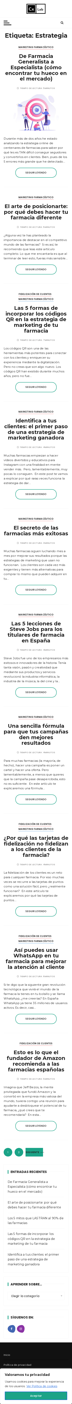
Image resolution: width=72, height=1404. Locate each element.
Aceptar (36, 1396)
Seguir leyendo (35, 172)
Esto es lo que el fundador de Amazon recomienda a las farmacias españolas (36, 1061)
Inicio (7, 1354)
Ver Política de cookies (41, 1386)
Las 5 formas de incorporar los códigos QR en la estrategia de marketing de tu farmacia (36, 319)
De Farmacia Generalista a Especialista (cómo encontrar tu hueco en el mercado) (36, 67)
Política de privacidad (17, 1364)
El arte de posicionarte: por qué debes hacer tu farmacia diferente (36, 212)
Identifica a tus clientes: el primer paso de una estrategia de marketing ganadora (36, 429)
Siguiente (32, 1152)
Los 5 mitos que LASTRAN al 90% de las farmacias (36, 1220)
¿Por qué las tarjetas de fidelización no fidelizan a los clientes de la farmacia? (36, 846)
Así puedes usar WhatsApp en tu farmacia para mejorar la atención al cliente (36, 958)
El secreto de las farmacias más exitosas (36, 531)
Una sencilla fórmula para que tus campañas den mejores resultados (36, 734)
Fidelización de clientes (35, 294)
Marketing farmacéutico (35, 47)
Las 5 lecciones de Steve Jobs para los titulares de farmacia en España (36, 632)
